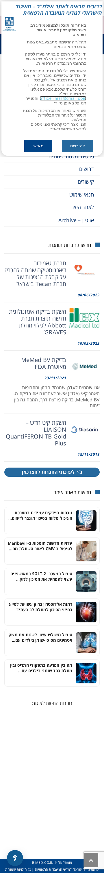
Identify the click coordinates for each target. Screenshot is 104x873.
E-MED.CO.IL (42, 862)
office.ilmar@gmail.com (63, 98)
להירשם (77, 146)
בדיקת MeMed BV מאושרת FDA (43, 363)
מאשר (38, 146)
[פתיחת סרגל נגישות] (15, 858)
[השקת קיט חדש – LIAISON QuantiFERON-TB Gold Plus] (84, 429)
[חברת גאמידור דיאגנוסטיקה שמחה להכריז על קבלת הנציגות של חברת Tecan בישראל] (84, 269)
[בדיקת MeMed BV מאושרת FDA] (84, 366)
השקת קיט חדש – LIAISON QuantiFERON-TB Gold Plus (36, 433)
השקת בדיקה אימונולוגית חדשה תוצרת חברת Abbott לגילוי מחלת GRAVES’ (37, 322)
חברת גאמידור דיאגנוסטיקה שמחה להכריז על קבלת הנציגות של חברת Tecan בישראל (35, 273)
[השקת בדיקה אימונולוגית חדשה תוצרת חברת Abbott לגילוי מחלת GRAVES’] (84, 318)
